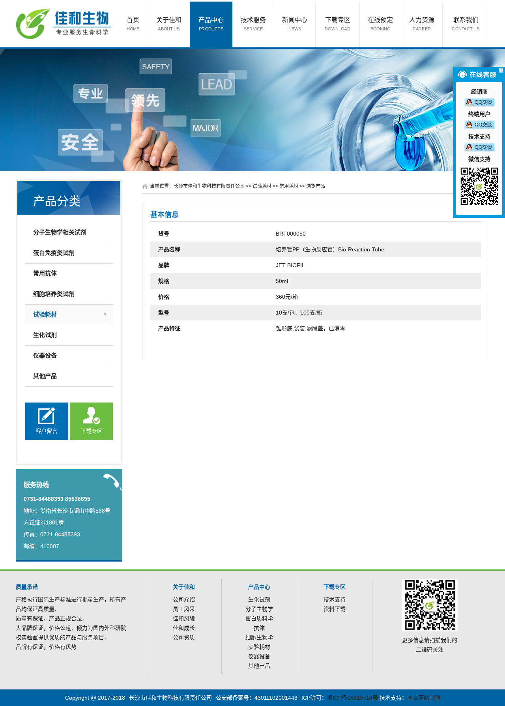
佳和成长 (184, 628)
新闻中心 (294, 24)
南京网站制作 (423, 698)
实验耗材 (259, 647)
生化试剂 (45, 334)
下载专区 (337, 24)
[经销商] (479, 102)
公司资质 (184, 637)
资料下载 (335, 609)
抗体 (259, 628)
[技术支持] (479, 147)
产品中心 (211, 24)
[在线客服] (501, 70)
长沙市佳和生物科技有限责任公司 (209, 186)
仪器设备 (45, 355)
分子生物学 (259, 609)
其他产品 (45, 376)
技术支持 (335, 599)
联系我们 (465, 24)
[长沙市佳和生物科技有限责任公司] (64, 23)
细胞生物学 (259, 637)
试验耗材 (45, 314)
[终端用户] (479, 124)
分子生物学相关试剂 (59, 232)
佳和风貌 (184, 618)
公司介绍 (184, 599)
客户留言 (47, 431)
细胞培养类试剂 (54, 293)
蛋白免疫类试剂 (54, 252)
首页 (133, 24)
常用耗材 (288, 186)
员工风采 (184, 609)
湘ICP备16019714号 (352, 698)
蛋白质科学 (259, 618)
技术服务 (253, 24)
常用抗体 (45, 273)
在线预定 (380, 24)
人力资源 (421, 24)
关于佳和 (168, 24)
